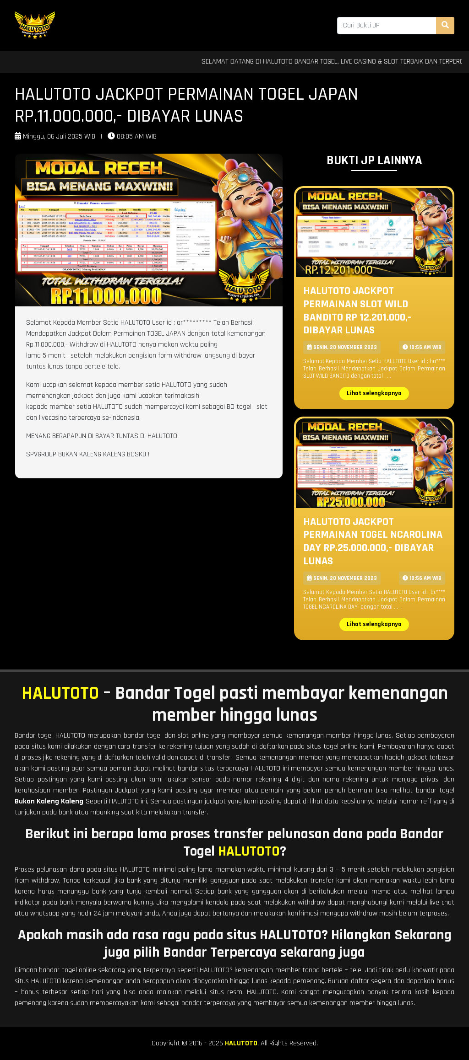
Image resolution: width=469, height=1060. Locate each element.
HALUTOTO (60, 693)
